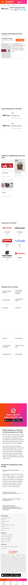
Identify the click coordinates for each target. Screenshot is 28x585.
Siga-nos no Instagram (6, 538)
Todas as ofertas (5, 521)
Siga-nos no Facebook (6, 536)
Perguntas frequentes (6, 517)
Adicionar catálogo (5, 528)
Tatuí (4, 471)
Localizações (14, 5)
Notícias (3, 530)
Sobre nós (3, 526)
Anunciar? (3, 519)
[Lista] (21, 2)
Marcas (3, 523)
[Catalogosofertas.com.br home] (9, 1)
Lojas (5, 5)
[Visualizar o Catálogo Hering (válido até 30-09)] (6, 50)
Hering (8, 5)
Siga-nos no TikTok (5, 541)
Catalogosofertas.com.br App (8, 524)
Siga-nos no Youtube (6, 540)
